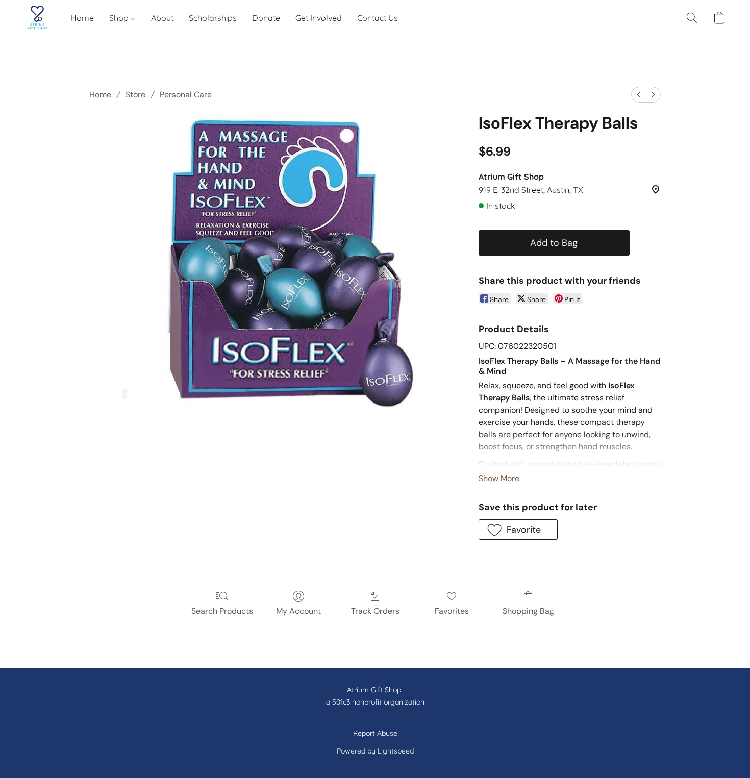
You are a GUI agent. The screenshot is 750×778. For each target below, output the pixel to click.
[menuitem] (639, 94)
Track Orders (375, 611)
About (162, 18)
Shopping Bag (528, 611)
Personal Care (186, 94)
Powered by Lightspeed (375, 751)
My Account (298, 611)
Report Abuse (375, 733)
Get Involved (318, 18)
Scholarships (213, 18)
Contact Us (377, 18)
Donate (266, 18)
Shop (120, 18)
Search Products (222, 611)
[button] (37, 18)
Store (135, 94)
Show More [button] (499, 478)
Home (82, 18)
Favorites (452, 611)
